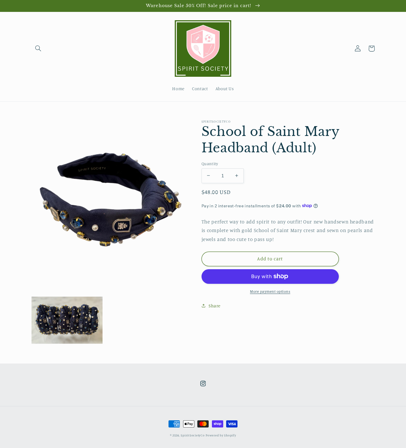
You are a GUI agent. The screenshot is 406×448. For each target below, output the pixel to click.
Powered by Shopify (221, 435)
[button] (38, 48)
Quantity (210, 163)
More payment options (270, 291)
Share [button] (215, 305)
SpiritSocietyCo (192, 435)
